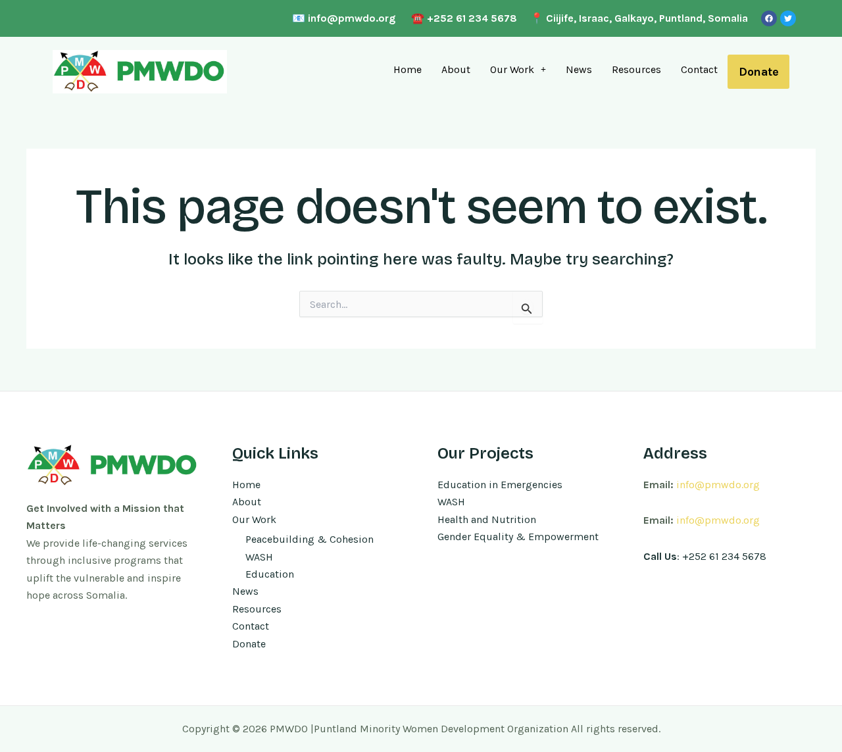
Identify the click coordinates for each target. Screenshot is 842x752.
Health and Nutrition (486, 519)
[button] (518, 70)
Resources (636, 69)
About (455, 69)
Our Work (512, 69)
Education (269, 574)
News (579, 69)
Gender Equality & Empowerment (518, 536)
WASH (259, 557)
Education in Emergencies (499, 484)
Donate (758, 71)
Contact (699, 69)
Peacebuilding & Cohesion (309, 539)
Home (407, 69)
